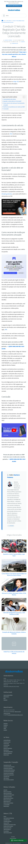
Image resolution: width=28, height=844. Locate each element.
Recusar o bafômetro (8, 748)
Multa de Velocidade (8, 793)
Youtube (5, 726)
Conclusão (5, 109)
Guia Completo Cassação (9, 779)
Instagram (11, 525)
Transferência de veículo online (10, 824)
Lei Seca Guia (6, 743)
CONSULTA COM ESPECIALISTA (14, 5)
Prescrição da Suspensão (8, 773)
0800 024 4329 (18, 711)
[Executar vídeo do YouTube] (14, 430)
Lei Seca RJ (6, 746)
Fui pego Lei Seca (7, 742)
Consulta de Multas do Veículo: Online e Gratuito (14, 633)
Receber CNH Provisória (8, 826)
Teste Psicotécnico (7, 829)
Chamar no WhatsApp (18, 840)
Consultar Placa (7, 819)
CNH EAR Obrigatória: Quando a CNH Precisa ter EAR (14, 613)
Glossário (5, 700)
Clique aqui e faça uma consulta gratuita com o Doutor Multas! (14, 54)
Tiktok (5, 728)
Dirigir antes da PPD (7, 827)
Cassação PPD (6, 776)
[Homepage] (14, 10)
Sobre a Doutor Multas (8, 695)
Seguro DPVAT (6, 823)
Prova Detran (6, 831)
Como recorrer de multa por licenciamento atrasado (13, 104)
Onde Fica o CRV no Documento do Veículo (14, 652)
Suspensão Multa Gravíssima (9, 770)
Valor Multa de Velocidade (9, 794)
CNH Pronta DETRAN (8, 832)
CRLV (11, 134)
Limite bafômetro (7, 740)
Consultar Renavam (7, 821)
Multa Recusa (6, 750)
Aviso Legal (13, 836)
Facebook (6, 725)
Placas (5, 816)
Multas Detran (6, 806)
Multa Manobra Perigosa (8, 798)
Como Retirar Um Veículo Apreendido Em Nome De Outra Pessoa (14, 574)
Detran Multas (15, 43)
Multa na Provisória (7, 791)
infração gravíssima (7, 194)
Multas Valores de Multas (8, 803)
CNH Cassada (6, 778)
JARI (6, 329)
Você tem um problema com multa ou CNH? (14, 107)
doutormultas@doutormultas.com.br (15, 714)
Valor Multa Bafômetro (8, 751)
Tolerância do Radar (8, 796)
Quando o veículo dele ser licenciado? (12, 101)
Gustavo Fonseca (8, 40)
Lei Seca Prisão (6, 745)
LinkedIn (5, 730)
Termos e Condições (13, 838)
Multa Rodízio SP (7, 801)
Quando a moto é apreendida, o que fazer (14, 555)
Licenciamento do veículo (9, 99)
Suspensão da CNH (7, 765)
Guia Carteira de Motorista (9, 818)
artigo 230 (16, 81)
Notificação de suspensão (9, 774)
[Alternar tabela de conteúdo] (23, 97)
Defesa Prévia (6, 754)
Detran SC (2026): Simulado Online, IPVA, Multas (14, 594)
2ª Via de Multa (6, 804)
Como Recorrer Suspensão (9, 771)
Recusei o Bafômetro (8, 753)
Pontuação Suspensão (8, 768)
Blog (4, 698)
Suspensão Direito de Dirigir (9, 766)
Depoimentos (6, 696)
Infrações (5, 790)
